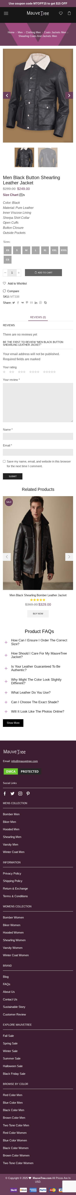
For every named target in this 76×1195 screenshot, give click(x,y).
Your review (11, 379)
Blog (6, 976)
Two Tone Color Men (16, 1125)
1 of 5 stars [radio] (4, 372)
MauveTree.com (42, 1178)
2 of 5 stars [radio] (11, 372)
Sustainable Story (14, 1006)
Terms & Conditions (15, 896)
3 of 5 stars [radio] (22, 372)
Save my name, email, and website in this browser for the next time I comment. (39, 464)
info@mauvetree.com (24, 761)
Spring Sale (10, 1043)
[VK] (22, 302)
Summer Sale (11, 1058)
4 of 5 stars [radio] (34, 372)
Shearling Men (12, 837)
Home (11, 32)
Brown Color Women (16, 1155)
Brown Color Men (14, 1117)
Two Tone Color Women (18, 1163)
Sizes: (7, 241)
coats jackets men (55, 32)
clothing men (33, 32)
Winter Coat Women (16, 955)
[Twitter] (13, 302)
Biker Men (9, 821)
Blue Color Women (15, 1140)
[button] (7, 557)
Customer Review (14, 1014)
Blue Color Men (13, 1102)
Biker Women (11, 925)
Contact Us (10, 999)
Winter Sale (10, 1051)
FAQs (6, 984)
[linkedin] (36, 302)
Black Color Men (13, 1110)
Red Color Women (15, 1132)
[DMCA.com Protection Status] (22, 771)
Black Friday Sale (14, 1073)
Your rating (10, 367)
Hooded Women (13, 932)
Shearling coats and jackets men (38, 36)
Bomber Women (13, 917)
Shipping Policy (12, 881)
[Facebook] (18, 302)
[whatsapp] (40, 302)
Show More (13, 722)
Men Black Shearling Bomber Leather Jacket (38, 595)
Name (8, 429)
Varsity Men (10, 844)
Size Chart (11, 195)
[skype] (45, 302)
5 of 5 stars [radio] (49, 372)
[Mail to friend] (31, 302)
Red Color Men (12, 1095)
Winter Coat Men (13, 852)
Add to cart (45, 272)
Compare (13, 291)
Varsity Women (12, 947)
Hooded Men (11, 829)
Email (7, 445)
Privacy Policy (12, 873)
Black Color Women (15, 1148)
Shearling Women (14, 940)
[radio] (7, 250)
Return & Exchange (15, 888)
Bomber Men (11, 814)
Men (20, 32)
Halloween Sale (13, 1066)
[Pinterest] (27, 302)
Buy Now (38, 613)
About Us (9, 991)
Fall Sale (8, 1035)
